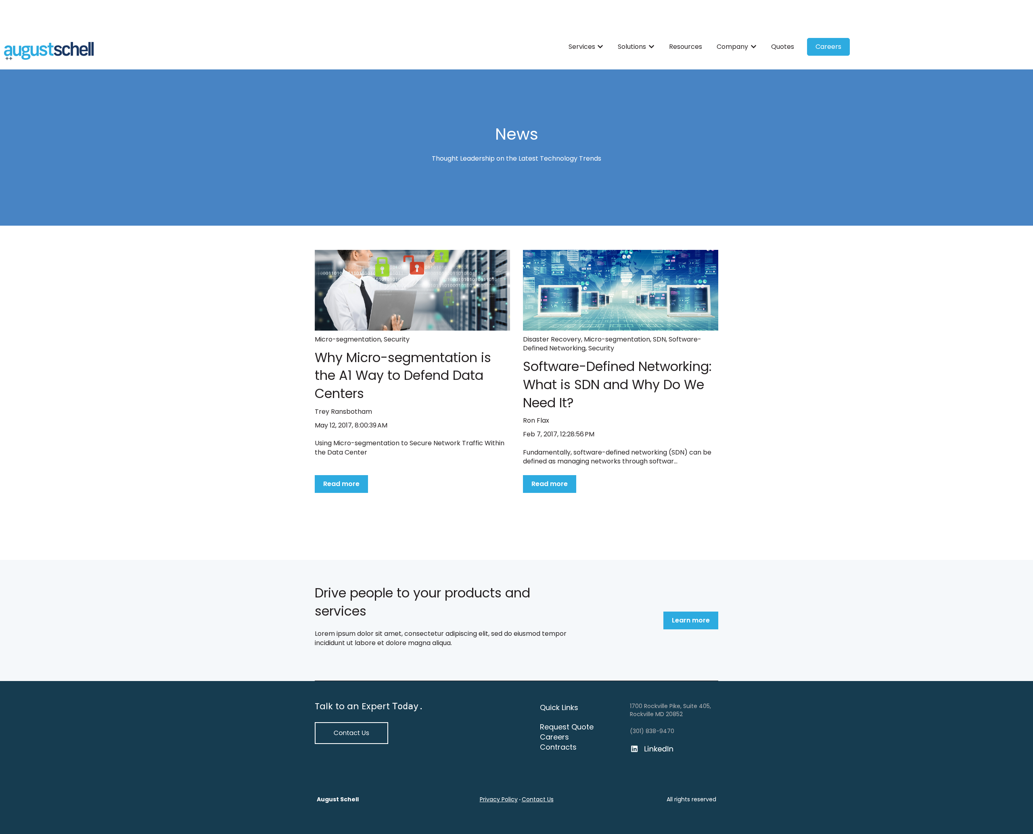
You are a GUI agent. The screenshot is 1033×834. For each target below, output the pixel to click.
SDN (659, 339)
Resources (685, 46)
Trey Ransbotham (343, 411)
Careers (828, 46)
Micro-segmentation (348, 339)
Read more (341, 483)
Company (732, 46)
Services (582, 46)
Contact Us (538, 799)
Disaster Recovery (552, 339)
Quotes (782, 46)
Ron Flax (536, 420)
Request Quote (567, 727)
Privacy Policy (499, 799)
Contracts (558, 747)
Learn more (691, 620)
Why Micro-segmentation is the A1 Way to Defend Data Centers (403, 375)
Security (397, 339)
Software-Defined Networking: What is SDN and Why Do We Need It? (617, 384)
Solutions (632, 46)
